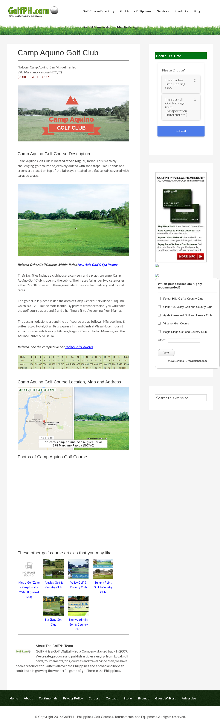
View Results (176, 361)
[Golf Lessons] (157, 276)
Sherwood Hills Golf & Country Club (78, 624)
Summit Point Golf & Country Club (103, 587)
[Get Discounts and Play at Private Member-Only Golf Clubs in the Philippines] (181, 261)
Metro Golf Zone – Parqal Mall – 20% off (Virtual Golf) (29, 590)
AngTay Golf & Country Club (54, 585)
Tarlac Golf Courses (79, 347)
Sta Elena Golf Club (53, 622)
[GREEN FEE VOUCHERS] (157, 266)
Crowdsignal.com (196, 361)
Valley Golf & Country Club (78, 585)
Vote (166, 352)
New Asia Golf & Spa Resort (97, 265)
